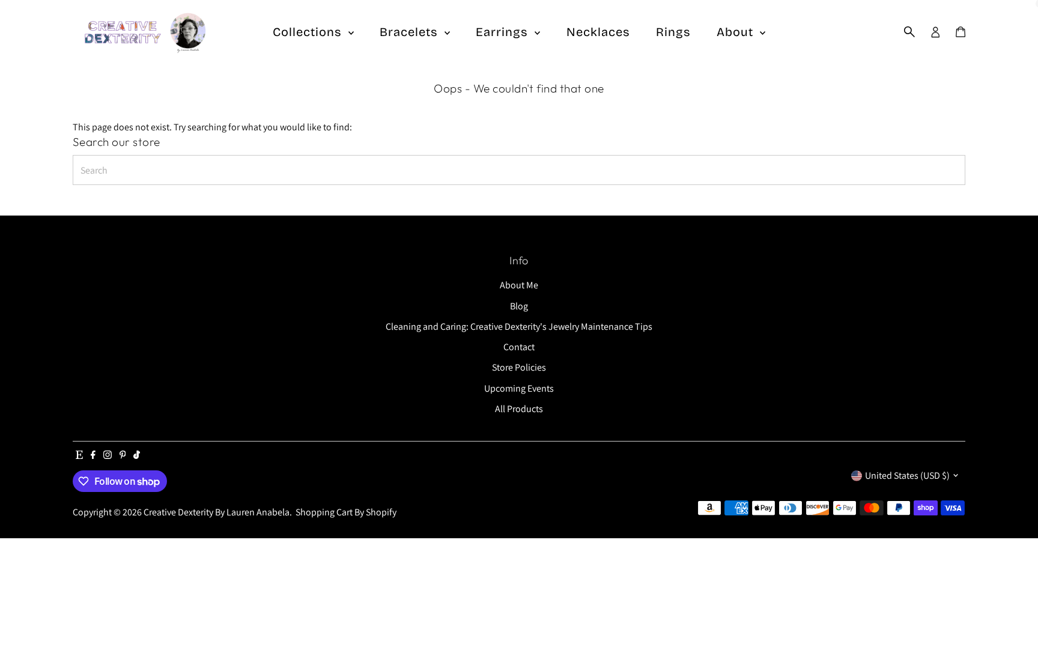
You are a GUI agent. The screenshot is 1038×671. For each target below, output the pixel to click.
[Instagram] (107, 456)
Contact (519, 347)
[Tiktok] (136, 456)
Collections (309, 32)
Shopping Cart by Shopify (346, 512)
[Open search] (909, 31)
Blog (519, 306)
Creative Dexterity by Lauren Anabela (217, 512)
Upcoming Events (519, 388)
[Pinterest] (123, 456)
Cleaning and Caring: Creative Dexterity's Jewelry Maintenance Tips (519, 326)
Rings (673, 32)
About (737, 32)
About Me (519, 285)
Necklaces (598, 32)
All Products (519, 408)
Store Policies (519, 367)
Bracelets (411, 32)
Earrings (504, 32)
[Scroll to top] (1014, 638)
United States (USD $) (907, 475)
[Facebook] (93, 456)
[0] (960, 31)
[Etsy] (79, 456)
